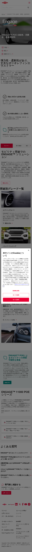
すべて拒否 (16, 295)
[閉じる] (28, 250)
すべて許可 (16, 300)
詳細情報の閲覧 (16, 290)
